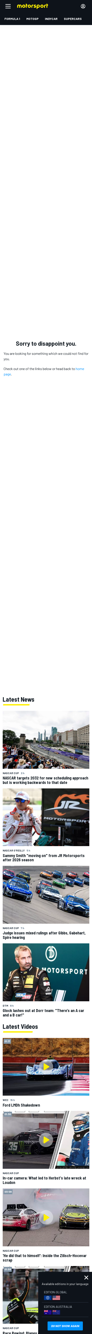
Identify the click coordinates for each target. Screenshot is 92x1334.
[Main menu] (8, 6)
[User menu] (83, 6)
